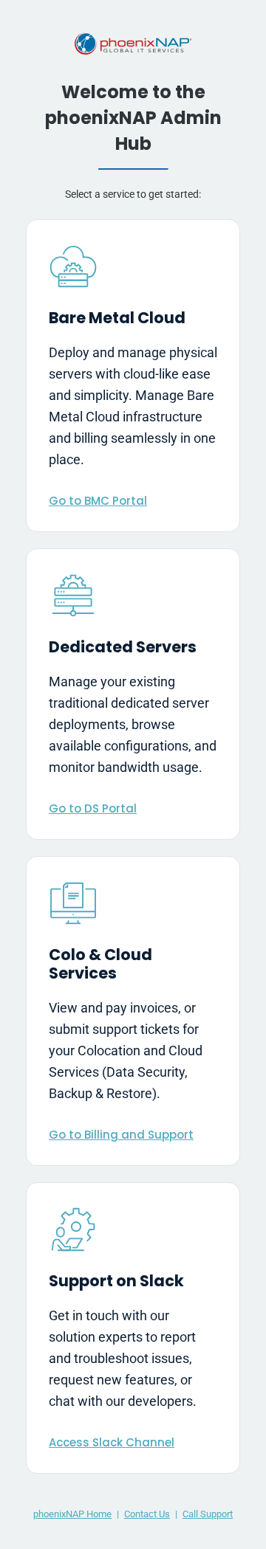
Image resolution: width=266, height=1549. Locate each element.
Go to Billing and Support (121, 1134)
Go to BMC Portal (98, 500)
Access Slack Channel (111, 1442)
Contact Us (147, 1513)
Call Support (208, 1513)
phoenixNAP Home (72, 1513)
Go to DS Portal (93, 808)
